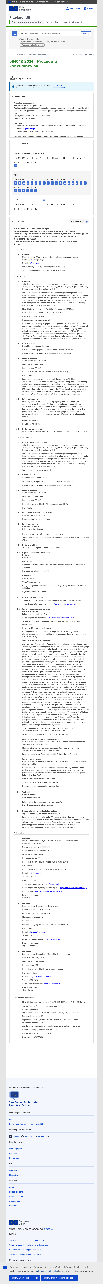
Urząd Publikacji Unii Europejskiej (23, 1102)
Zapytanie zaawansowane (55, 42)
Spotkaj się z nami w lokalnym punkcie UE (26, 1254)
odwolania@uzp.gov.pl (38, 932)
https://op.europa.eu (52, 984)
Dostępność (14, 1158)
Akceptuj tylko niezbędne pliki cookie (59, 1278)
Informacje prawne (16, 1149)
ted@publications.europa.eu (40, 976)
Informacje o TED (16, 1170)
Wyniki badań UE (16, 1197)
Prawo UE (13, 1187)
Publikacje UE (14, 1206)
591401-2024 (56, 85)
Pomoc (12, 1119)
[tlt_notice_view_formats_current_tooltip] (86, 221)
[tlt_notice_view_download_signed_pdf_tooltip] (15, 165)
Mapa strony (14, 1175)
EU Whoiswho (14, 1201)
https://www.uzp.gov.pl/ (53, 939)
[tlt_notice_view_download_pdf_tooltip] (15, 183)
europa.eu (48, 1229)
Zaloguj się (75, 8)
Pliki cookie (13, 1153)
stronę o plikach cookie (47, 1271)
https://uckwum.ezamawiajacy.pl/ (48, 891)
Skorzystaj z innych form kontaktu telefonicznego (28, 1245)
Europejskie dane (16, 1192)
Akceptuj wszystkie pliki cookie (24, 1278)
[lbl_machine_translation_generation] (44, 200)
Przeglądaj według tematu (31, 45)
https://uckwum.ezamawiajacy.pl (62, 604)
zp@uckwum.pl (29, 128)
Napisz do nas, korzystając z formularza (25, 1250)
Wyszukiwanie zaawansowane (32, 42)
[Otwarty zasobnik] (12, 77)
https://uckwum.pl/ (51, 884)
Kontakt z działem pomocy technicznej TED (26, 1124)
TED (11, 55)
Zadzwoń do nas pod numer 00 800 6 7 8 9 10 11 (29, 1240)
